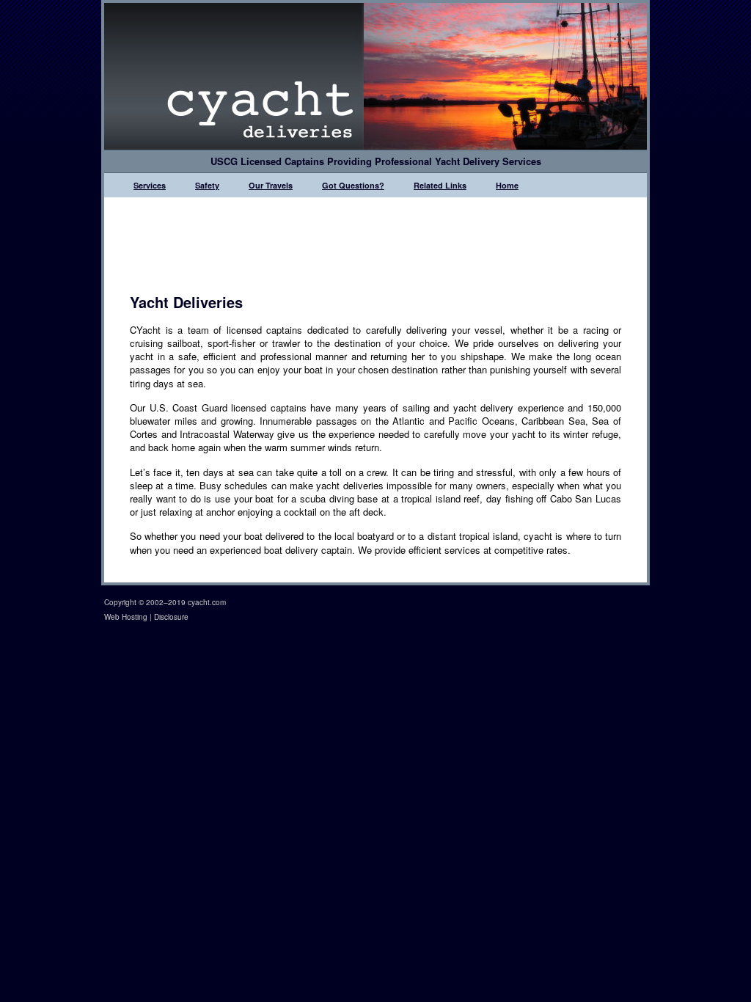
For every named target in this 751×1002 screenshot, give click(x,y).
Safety (207, 185)
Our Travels (271, 185)
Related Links (440, 185)
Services (149, 185)
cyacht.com (207, 602)
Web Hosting (125, 617)
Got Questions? (353, 185)
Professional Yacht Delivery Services (458, 161)
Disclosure (171, 617)
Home (507, 185)
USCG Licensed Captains (267, 161)
